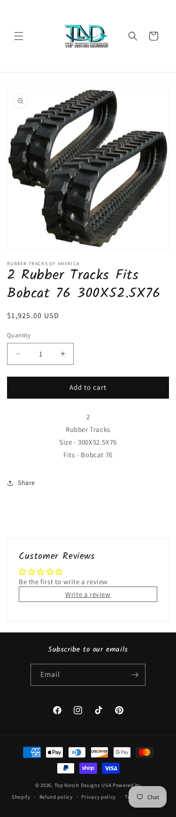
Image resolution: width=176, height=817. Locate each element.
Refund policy (56, 797)
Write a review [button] (87, 594)
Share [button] (26, 482)
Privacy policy (98, 797)
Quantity (19, 335)
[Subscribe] (134, 675)
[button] (18, 36)
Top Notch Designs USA (83, 785)
